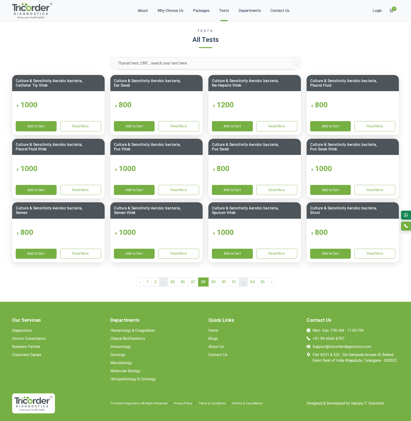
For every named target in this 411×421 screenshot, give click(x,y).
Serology (117, 354)
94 (252, 282)
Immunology (120, 346)
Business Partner (26, 346)
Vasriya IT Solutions (367, 403)
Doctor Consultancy (29, 338)
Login (377, 10)
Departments (250, 10)
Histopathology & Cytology (133, 379)
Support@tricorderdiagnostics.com (341, 346)
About (143, 10)
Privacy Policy (183, 403)
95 (262, 282)
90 (224, 282)
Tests (224, 10)
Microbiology (121, 363)
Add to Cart (36, 126)
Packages (201, 10)
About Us (216, 346)
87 (193, 282)
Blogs (213, 338)
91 (234, 282)
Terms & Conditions (212, 403)
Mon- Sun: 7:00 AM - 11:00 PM (337, 330)
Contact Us (279, 10)
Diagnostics (22, 330)
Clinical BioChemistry (127, 338)
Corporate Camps (26, 354)
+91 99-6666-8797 (328, 338)
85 (173, 282)
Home (213, 330)
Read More (80, 126)
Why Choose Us (170, 10)
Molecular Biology (125, 371)
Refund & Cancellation (247, 403)
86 (183, 282)
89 (213, 282)
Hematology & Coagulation (132, 330)
